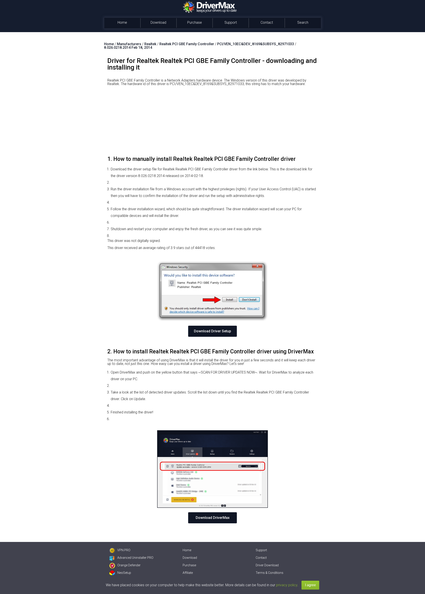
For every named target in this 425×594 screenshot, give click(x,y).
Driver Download (267, 565)
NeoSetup (124, 572)
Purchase (194, 22)
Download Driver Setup (212, 331)
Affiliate (188, 572)
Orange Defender (129, 565)
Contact (267, 22)
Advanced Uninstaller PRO (135, 557)
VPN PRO (123, 550)
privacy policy (286, 585)
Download (158, 22)
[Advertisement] (212, 123)
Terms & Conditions (269, 572)
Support (230, 22)
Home (122, 22)
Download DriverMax (213, 518)
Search (302, 22)
